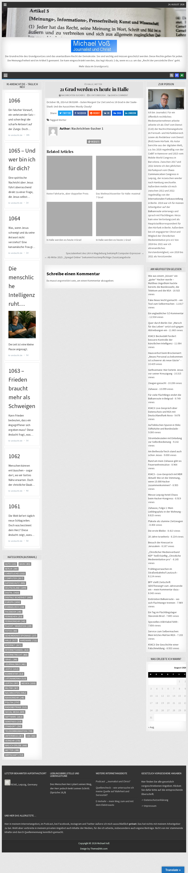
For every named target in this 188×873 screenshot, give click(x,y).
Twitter (66, 113)
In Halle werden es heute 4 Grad (64, 239)
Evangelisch (14, 607)
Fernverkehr (15, 621)
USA (31, 735)
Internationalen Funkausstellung (165, 198)
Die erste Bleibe (157, 530)
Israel (11, 659)
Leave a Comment (119, 95)
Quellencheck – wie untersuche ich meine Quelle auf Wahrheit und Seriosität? (115, 791)
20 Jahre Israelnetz (158, 536)
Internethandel (17, 650)
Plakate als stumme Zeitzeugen (165, 521)
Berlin (11, 568)
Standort (13, 726)
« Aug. (151, 727)
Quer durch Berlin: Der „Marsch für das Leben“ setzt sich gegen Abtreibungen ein (165, 326)
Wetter (98, 84)
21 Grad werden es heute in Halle (94, 89)
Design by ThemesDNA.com (94, 848)
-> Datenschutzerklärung (154, 800)
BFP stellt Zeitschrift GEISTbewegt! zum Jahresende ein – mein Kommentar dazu (165, 585)
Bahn (24, 564)
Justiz (12, 669)
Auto (10, 564)
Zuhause (153, 389)
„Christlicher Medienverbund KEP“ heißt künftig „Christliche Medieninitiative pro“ (164, 555)
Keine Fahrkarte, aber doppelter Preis (67, 193)
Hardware (28, 640)
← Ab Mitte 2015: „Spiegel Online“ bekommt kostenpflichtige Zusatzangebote (87, 257)
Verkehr (12, 740)
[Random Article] (177, 75)
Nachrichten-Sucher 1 (73, 95)
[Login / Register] (182, 75)
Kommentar (14, 673)
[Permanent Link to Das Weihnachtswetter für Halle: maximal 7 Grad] (119, 173)
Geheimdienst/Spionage (20, 635)
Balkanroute (154, 211)
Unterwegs (14, 735)
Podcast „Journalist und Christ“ (113, 781)
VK (108, 113)
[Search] (171, 75)
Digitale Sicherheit (18, 597)
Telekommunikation (18, 731)
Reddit (96, 113)
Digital (12, 592)
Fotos (11, 630)
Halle (90, 84)
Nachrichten (15, 693)
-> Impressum (148, 805)
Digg (119, 113)
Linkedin (132, 113)
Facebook (81, 113)
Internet (13, 645)
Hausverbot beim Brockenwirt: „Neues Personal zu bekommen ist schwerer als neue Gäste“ (165, 356)
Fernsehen (13, 616)
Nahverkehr (14, 697)
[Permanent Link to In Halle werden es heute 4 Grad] (69, 219)
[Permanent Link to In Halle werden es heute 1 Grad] (119, 219)
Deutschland (15, 587)
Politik (12, 702)
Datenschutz (15, 583)
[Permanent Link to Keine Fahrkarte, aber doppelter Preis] (69, 173)
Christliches (15, 573)
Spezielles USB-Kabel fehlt (162, 621)
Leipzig (11, 683)
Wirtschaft (14, 755)
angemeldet (64, 280)
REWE (14, 784)
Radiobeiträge (16, 707)
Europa (12, 602)
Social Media (14, 712)
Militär (11, 688)
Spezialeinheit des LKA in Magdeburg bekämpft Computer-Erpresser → (105, 253)
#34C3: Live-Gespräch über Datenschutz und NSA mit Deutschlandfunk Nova (162, 411)
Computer (14, 578)
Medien (28, 683)
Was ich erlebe (16, 745)
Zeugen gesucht (157, 383)
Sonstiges (13, 721)
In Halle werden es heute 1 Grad (113, 239)
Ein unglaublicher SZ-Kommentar (166, 313)
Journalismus (15, 664)
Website (95, 141)
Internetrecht (16, 654)
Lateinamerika (15, 678)
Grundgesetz (101, 66)
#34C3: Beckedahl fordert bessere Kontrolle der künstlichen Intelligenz (162, 339)
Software (14, 716)
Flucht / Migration (18, 626)
